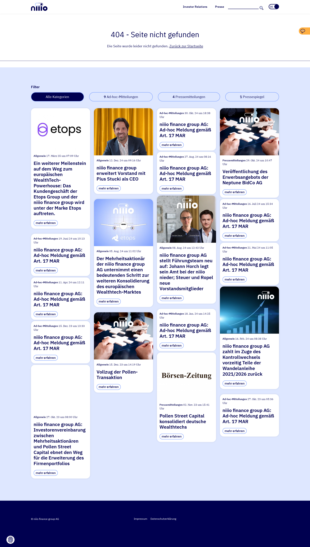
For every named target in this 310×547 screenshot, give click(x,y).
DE (271, 6)
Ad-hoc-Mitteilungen (121, 97)
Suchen (261, 7)
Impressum (140, 518)
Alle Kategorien (57, 97)
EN (276, 6)
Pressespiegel (252, 97)
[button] (60, 168)
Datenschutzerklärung (163, 518)
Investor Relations (195, 7)
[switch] (274, 6)
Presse (219, 7)
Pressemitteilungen (189, 97)
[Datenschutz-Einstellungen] (10, 540)
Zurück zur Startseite (186, 46)
